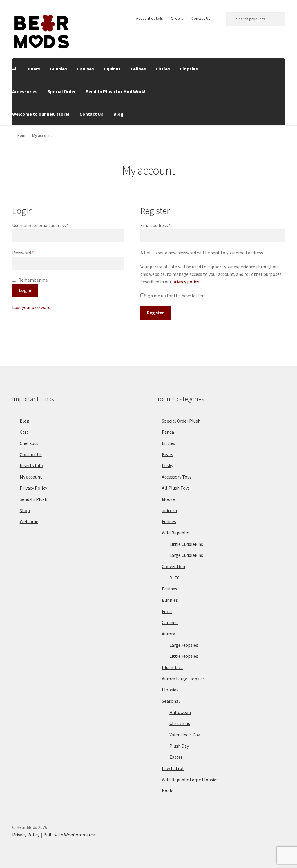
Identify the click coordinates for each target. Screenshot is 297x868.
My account (31, 477)
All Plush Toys (176, 488)
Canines (85, 69)
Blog (118, 114)
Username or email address (49, 225)
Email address (164, 225)
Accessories (24, 91)
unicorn (169, 510)
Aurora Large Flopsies (183, 679)
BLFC (174, 578)
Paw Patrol (173, 768)
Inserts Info (31, 465)
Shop (25, 510)
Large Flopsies (183, 645)
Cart (24, 432)
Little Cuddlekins (186, 544)
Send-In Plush (33, 499)
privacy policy (185, 281)
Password (31, 252)
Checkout (29, 443)
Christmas (179, 723)
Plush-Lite (172, 667)
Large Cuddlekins (186, 555)
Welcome (29, 521)
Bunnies (58, 69)
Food (167, 611)
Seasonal (171, 701)
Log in (25, 290)
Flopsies (189, 69)
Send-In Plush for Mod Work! (116, 91)
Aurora (168, 634)
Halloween (180, 712)
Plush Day (179, 746)
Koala (167, 790)
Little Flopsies (183, 656)
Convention (173, 566)
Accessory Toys (176, 477)
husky (167, 465)
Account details (149, 18)
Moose (168, 499)
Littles (163, 69)
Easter (175, 757)
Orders (177, 18)
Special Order (62, 91)
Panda (168, 432)
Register (155, 313)
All (15, 69)
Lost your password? (32, 307)
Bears (34, 69)
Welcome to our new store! (40, 114)
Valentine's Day (184, 734)
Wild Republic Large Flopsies (190, 779)
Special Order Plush (181, 421)
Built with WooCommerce (69, 835)
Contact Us (200, 18)
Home (22, 135)
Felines (138, 69)
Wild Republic (175, 533)
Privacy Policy (33, 488)
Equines (112, 69)
